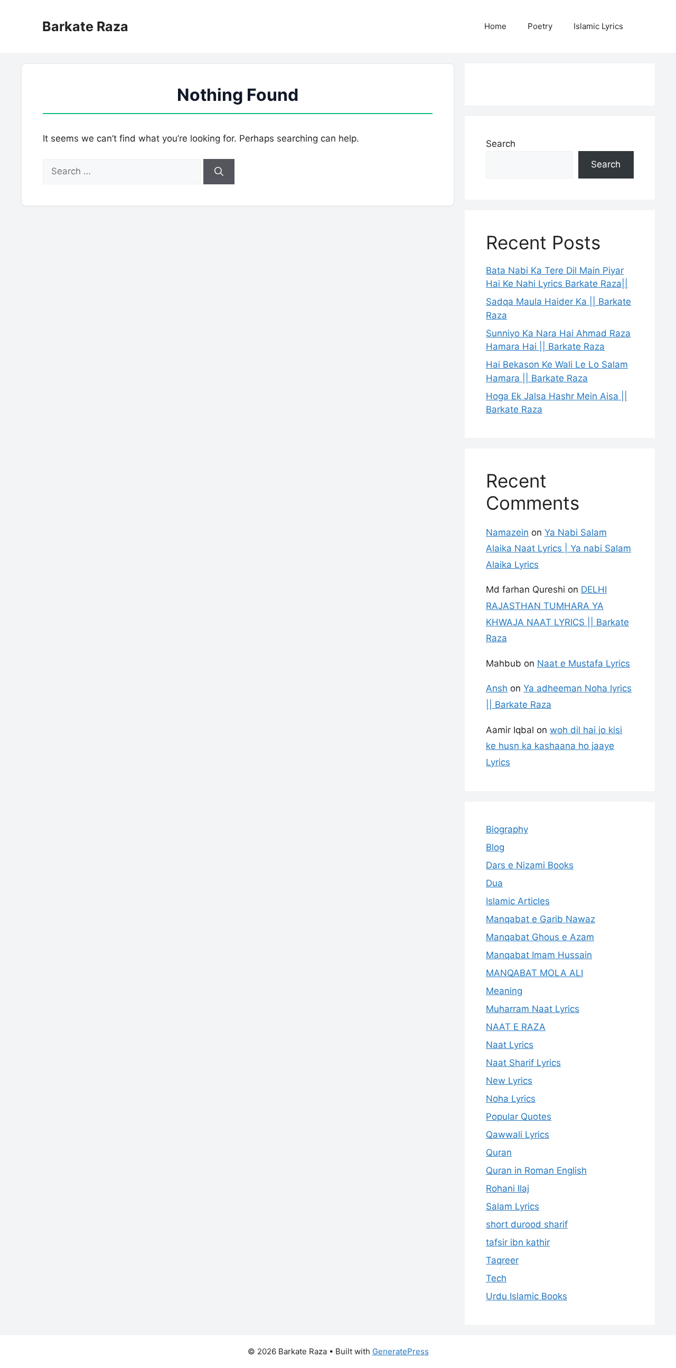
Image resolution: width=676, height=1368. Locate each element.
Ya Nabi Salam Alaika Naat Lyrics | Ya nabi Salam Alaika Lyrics (558, 548)
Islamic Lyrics (598, 26)
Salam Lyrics (512, 1206)
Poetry (540, 26)
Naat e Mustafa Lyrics (583, 663)
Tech (496, 1278)
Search (500, 143)
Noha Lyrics (511, 1098)
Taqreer (502, 1260)
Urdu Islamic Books (526, 1296)
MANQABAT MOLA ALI (534, 973)
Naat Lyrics (509, 1044)
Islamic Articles (518, 901)
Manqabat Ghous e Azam (540, 937)
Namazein (507, 532)
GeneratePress (400, 1351)
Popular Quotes (518, 1116)
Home (495, 26)
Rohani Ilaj (507, 1188)
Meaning (504, 991)
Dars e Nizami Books (530, 865)
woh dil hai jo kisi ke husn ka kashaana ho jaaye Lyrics (554, 746)
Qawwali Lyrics (517, 1134)
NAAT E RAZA (516, 1027)
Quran (499, 1152)
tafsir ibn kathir (518, 1242)
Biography (507, 829)
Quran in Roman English (536, 1170)
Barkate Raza (85, 26)
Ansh (497, 688)
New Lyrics (509, 1080)
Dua (494, 883)
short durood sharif (527, 1224)
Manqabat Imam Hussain (539, 955)
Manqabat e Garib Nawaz (540, 919)
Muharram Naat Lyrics (532, 1009)
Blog (495, 847)
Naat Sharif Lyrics (523, 1062)
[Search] (218, 171)
